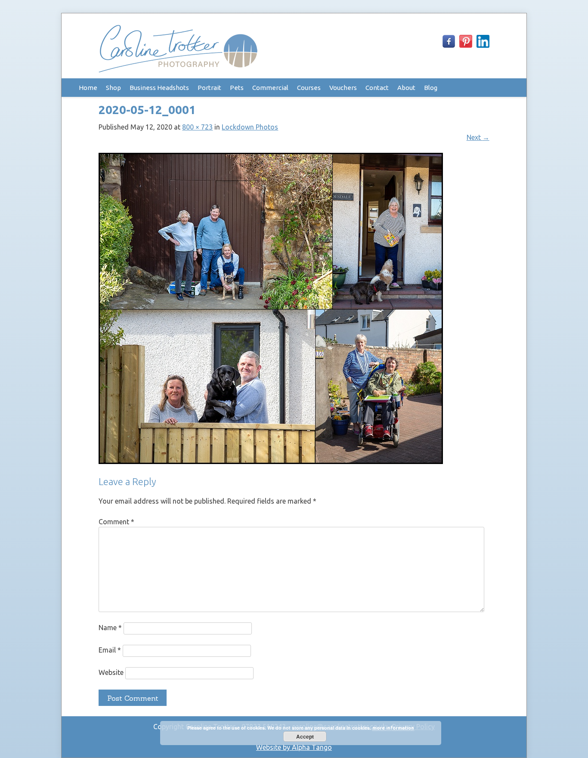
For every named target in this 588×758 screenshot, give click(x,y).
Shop (113, 87)
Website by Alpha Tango (294, 747)
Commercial (270, 87)
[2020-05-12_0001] (271, 461)
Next (478, 137)
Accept (305, 736)
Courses (309, 87)
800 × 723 (197, 127)
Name (110, 627)
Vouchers (343, 87)
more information (393, 727)
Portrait (209, 87)
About (406, 87)
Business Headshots (159, 87)
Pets (237, 87)
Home (88, 87)
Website (111, 672)
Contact (377, 87)
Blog (430, 87)
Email (110, 650)
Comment (116, 522)
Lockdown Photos (250, 127)
